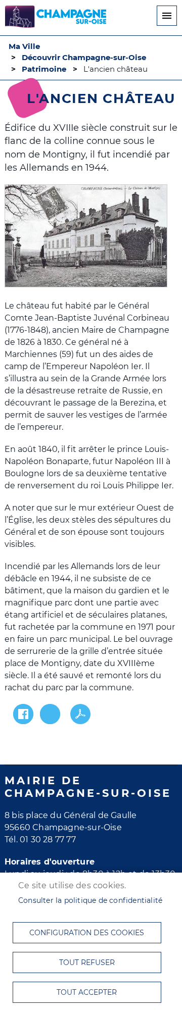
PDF (80, 714)
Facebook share (23, 714)
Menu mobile (167, 16)
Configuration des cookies (86, 933)
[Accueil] (55, 18)
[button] (86, 236)
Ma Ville (24, 46)
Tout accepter (87, 992)
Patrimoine (44, 69)
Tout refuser (87, 962)
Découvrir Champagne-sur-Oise (84, 57)
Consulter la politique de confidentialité (90, 900)
